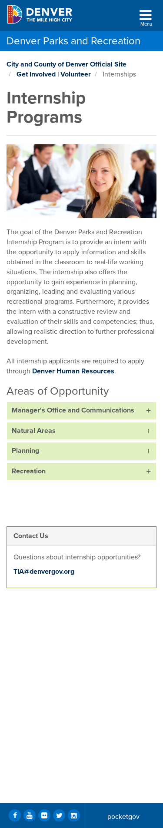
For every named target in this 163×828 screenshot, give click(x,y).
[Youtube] (29, 815)
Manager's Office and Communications (73, 410)
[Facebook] (19, 512)
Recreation (29, 471)
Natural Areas (34, 430)
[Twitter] (39, 512)
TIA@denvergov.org (43, 571)
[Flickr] (44, 815)
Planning (25, 450)
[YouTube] (59, 512)
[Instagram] (74, 815)
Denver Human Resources (73, 371)
